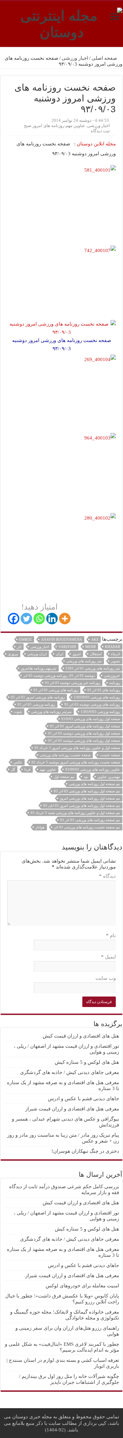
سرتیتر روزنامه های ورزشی (51, 712)
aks (94, 639)
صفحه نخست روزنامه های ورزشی (65, 755)
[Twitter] (26, 618)
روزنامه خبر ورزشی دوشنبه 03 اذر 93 (72, 683)
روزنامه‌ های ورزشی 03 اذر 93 (55, 690)
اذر (19, 647)
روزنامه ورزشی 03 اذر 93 (36, 704)
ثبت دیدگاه (100, 131)
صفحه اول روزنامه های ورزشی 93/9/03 (90, 719)
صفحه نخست (110, 755)
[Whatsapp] (39, 618)
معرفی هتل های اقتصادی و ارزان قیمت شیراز (72, 1108)
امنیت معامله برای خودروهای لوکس (82, 1285)
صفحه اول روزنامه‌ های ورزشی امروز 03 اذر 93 (85, 726)
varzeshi (67, 647)
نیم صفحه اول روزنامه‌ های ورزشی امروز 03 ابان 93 (81, 805)
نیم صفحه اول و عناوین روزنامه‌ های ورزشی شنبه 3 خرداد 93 (75, 813)
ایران (59, 654)
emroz (25, 639)
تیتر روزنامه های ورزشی (84, 661)
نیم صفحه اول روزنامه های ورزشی (94, 784)
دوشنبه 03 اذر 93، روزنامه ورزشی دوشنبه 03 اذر (59, 675)
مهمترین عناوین (108, 777)
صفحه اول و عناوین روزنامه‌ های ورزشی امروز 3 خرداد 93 (77, 748)
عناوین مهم (48, 769)
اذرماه (115, 654)
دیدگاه (107, 876)
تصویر (115, 661)
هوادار (40, 827)
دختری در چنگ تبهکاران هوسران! (85, 1151)
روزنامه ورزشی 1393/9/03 (100, 712)
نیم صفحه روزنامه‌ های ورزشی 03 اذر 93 (90, 820)
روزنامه (114, 683)
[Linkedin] (52, 618)
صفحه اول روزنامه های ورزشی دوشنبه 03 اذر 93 (84, 740)
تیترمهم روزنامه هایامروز (38, 668)
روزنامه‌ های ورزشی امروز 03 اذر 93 (38, 697)
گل (13, 769)
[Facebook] (13, 618)
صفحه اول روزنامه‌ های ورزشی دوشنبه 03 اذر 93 (84, 733)
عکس (17, 762)
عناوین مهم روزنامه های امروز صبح (54, 125)
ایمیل (108, 956)
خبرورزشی (112, 675)
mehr (90, 647)
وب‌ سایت (105, 978)
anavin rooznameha (61, 639)
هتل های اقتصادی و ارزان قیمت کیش (81, 1036)
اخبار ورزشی (75, 58)
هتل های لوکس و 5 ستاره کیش (87, 1062)
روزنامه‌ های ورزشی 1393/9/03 (97, 697)
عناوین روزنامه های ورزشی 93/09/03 (92, 769)
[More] (65, 618)
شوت (18, 712)
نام (111, 935)
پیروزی (13, 654)
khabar (112, 647)
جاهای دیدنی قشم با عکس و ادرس (83, 1098)
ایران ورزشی (37, 654)
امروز (76, 654)
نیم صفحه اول (64, 777)
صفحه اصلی (105, 58)
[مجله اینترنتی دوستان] (61, 23)
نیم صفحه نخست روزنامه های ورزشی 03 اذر (87, 827)
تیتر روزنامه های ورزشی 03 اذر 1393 (93, 668)
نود (86, 777)
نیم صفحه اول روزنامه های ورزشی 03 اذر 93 (87, 791)
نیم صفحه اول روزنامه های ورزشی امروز (90, 798)
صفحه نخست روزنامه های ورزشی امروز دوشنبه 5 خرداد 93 (75, 762)
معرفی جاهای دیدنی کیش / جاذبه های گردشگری (69, 1072)
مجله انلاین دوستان (96, 143)
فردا (27, 769)
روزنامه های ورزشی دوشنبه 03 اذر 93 (92, 704)
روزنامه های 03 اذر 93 (103, 690)
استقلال (96, 654)
